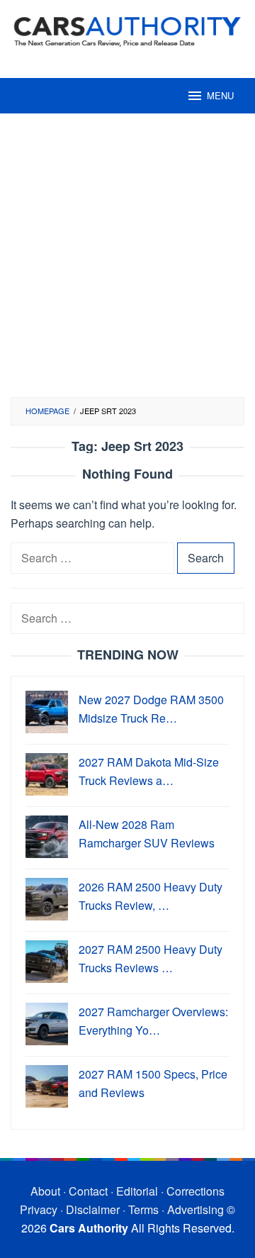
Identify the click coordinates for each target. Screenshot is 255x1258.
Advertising (195, 1209)
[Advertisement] (127, 262)
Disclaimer (93, 1209)
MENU (220, 95)
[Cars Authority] (127, 30)
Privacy (38, 1209)
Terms (143, 1209)
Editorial (137, 1191)
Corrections (195, 1191)
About (45, 1191)
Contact (88, 1191)
